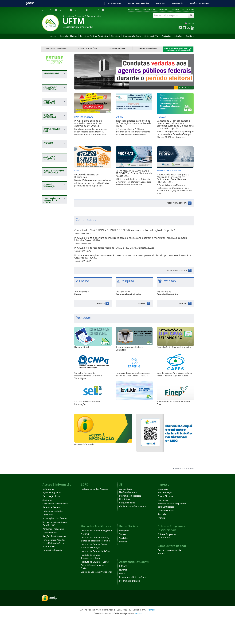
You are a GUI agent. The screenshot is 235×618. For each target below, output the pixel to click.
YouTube (123, 538)
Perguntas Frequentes (53, 529)
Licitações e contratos (53, 511)
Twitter (122, 534)
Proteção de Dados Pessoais (94, 489)
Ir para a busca (80, 10)
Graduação (163, 489)
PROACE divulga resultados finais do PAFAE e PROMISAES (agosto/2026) (114, 247)
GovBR (30, 3)
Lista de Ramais (188, 10)
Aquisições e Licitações (172, 36)
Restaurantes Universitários (132, 577)
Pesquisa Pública (127, 502)
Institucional (48, 489)
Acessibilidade (134, 10)
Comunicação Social (132, 36)
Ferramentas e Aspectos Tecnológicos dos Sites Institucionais (54, 543)
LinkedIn (123, 541)
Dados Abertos (50, 532)
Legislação (177, 3)
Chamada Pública (166, 510)
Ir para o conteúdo (48, 10)
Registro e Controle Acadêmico (94, 36)
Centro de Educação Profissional (96, 572)
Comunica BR (114, 3)
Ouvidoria (190, 36)
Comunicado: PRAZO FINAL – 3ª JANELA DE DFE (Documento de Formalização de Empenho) (124, 230)
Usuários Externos (128, 492)
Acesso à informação (138, 3)
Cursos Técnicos (165, 496)
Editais (122, 573)
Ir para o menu (65, 10)
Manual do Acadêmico (147, 48)
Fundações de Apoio (52, 550)
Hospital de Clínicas (68, 36)
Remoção (162, 514)
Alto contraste (149, 10)
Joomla (138, 613)
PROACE (123, 566)
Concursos (163, 500)
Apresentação (125, 489)
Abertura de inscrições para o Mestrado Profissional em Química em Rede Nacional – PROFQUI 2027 (173, 178)
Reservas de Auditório (87, 48)
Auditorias (47, 500)
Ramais (151, 609)
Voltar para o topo (184, 468)
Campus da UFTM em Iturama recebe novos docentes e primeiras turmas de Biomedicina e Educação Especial (175, 124)
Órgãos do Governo (199, 3)
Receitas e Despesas (52, 507)
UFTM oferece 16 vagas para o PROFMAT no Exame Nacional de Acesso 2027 (134, 173)
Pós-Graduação (165, 492)
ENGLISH (191, 23)
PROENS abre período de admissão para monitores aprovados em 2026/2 (88, 123)
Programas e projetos (129, 580)
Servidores (48, 514)
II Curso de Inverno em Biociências (86, 175)
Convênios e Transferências (55, 503)
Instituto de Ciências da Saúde (95, 551)
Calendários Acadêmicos (56, 48)
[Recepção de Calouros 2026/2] (134, 71)
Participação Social (51, 496)
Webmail (175, 10)
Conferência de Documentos (132, 506)
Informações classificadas (55, 518)
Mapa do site (164, 10)
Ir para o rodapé (96, 10)
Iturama (123, 569)
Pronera (161, 518)
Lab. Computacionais (117, 48)
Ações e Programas (52, 492)
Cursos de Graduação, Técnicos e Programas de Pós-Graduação (178, 49)
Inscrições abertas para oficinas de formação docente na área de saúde (133, 123)
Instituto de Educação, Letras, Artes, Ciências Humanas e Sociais (95, 565)
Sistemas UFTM (151, 36)
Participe (160, 3)
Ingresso (52, 36)
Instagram (124, 530)
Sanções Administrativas (54, 536)
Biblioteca (115, 36)
